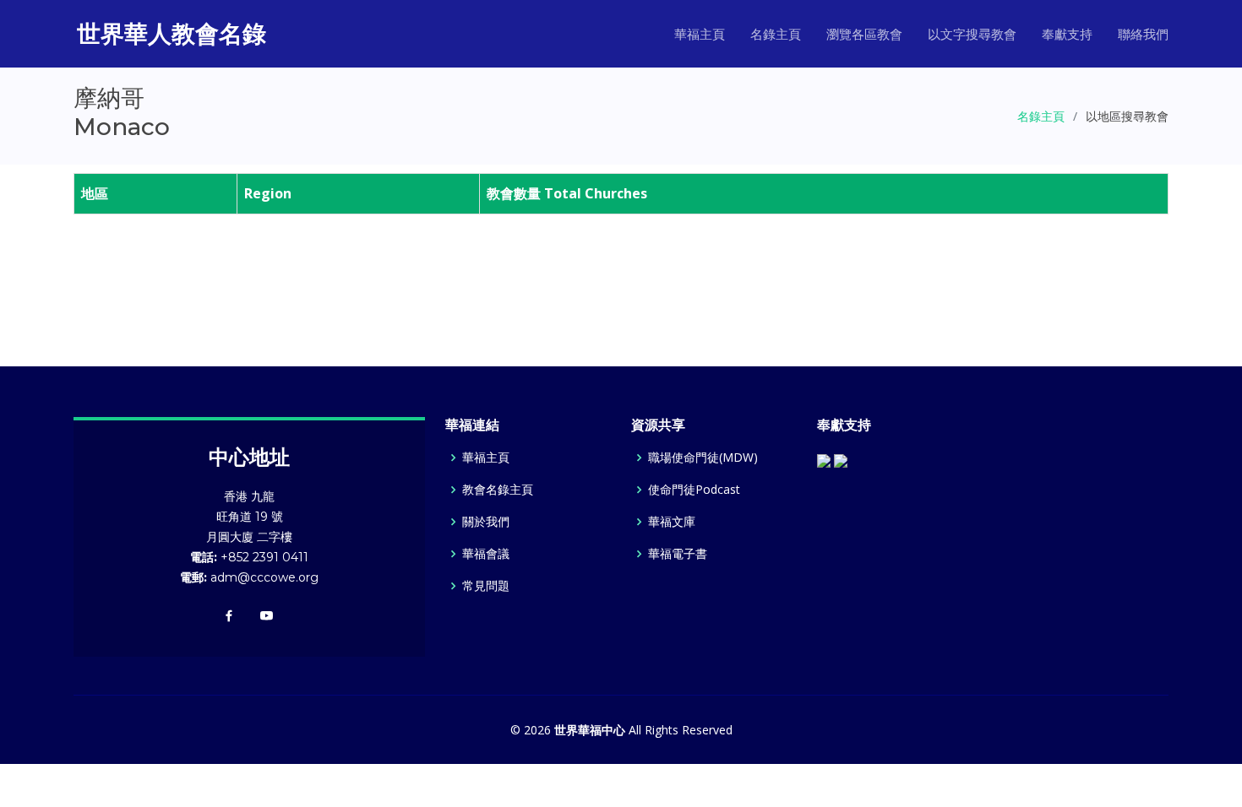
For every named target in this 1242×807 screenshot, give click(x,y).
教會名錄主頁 (497, 490)
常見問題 (485, 586)
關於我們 (485, 522)
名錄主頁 (775, 33)
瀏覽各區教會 (864, 33)
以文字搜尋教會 (972, 33)
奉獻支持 (1067, 33)
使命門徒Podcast (694, 490)
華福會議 (485, 554)
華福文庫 (671, 522)
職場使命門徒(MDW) (703, 457)
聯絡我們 (1143, 33)
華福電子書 (677, 554)
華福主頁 (699, 33)
